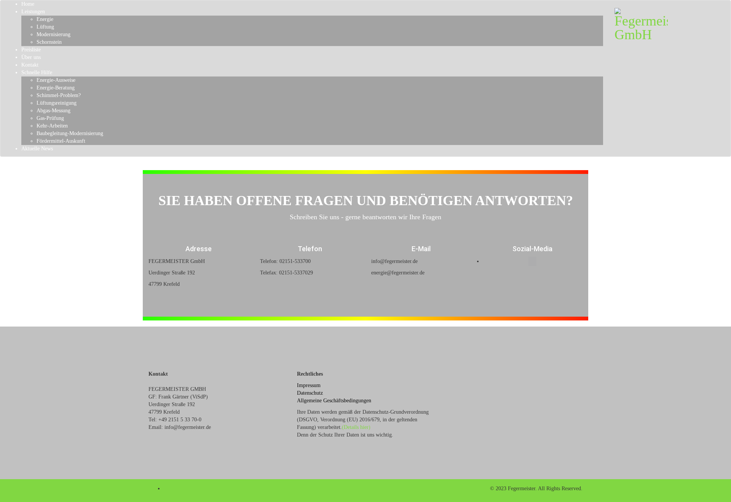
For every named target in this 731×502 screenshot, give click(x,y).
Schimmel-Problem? (59, 95)
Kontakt (29, 65)
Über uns (31, 57)
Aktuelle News (37, 148)
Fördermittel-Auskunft (61, 141)
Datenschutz (310, 393)
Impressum (309, 385)
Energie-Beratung (56, 88)
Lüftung (45, 27)
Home (27, 4)
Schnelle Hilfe (36, 72)
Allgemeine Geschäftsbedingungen (334, 400)
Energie (45, 19)
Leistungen (33, 11)
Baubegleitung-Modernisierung (70, 133)
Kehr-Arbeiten (52, 126)
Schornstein (49, 42)
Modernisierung (53, 34)
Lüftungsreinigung (57, 103)
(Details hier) (356, 427)
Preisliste (31, 50)
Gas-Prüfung (50, 118)
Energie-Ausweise (56, 80)
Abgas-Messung (53, 110)
